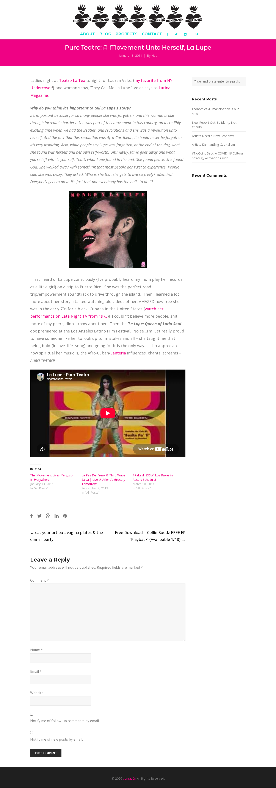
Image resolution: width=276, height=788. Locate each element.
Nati (154, 55)
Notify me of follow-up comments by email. (64, 720)
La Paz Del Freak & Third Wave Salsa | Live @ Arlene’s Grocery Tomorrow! (103, 479)
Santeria (118, 353)
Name (36, 650)
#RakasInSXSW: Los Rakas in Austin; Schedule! (153, 477)
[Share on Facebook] (31, 516)
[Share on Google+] (48, 516)
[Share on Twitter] (39, 516)
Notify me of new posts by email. (56, 739)
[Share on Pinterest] (65, 516)
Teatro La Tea (72, 80)
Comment (39, 580)
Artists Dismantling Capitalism (213, 144)
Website (36, 692)
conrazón (129, 778)
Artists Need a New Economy (213, 136)
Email (36, 671)
